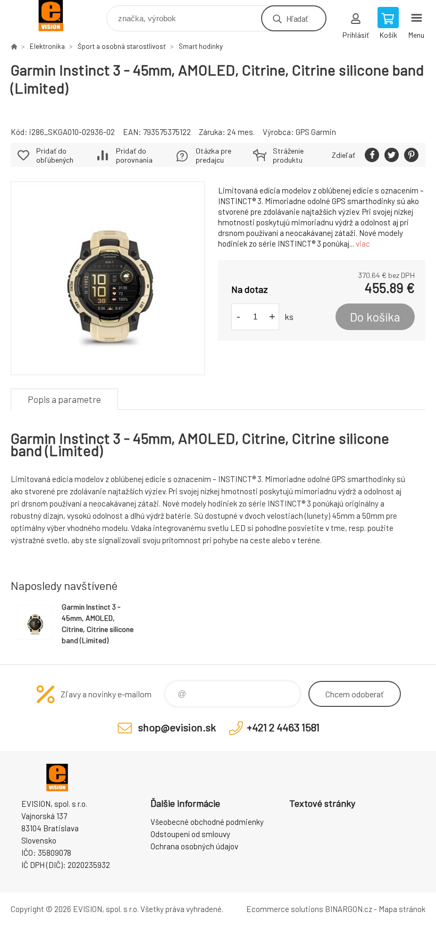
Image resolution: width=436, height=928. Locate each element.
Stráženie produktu (288, 155)
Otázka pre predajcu (213, 155)
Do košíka (375, 316)
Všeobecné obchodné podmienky (207, 821)
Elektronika (47, 46)
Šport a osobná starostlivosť (122, 46)
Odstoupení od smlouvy (190, 834)
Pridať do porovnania (134, 155)
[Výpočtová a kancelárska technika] (14, 46)
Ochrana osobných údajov (194, 846)
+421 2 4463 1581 (283, 727)
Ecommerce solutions (284, 909)
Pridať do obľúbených (54, 155)
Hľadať (297, 18)
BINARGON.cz (348, 909)
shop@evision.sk (177, 727)
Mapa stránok (402, 909)
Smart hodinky (201, 46)
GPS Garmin (316, 132)
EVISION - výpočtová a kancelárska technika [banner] (58, 15)
